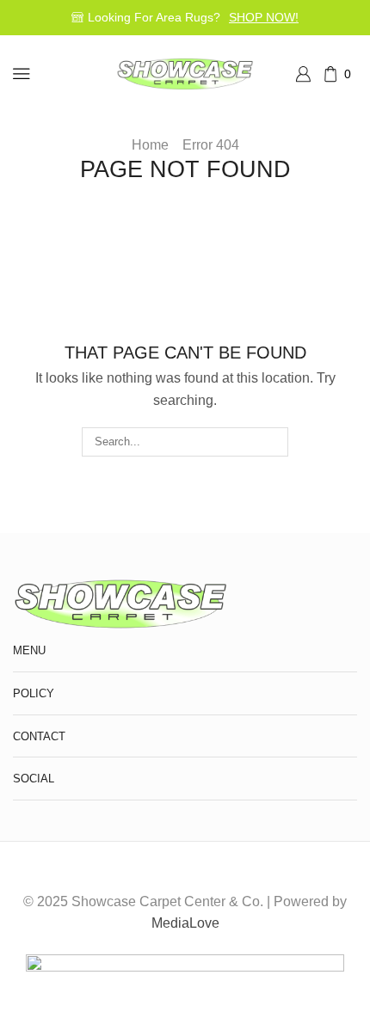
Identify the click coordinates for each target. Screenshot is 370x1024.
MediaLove (185, 923)
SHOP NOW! (264, 17)
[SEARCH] (273, 442)
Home (150, 145)
